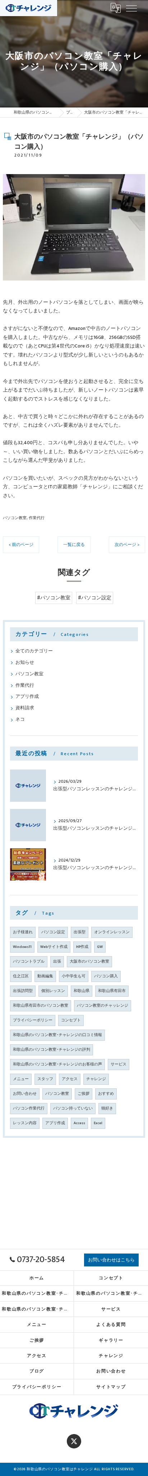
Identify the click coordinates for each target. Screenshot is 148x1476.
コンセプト (71, 1020)
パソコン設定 (53, 932)
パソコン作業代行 (29, 1108)
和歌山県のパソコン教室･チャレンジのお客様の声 (57, 1064)
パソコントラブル (29, 961)
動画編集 (45, 976)
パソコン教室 (15, 517)
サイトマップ (111, 1387)
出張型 (79, 932)
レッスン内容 (25, 1123)
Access (79, 1123)
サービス (118, 1064)
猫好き (107, 1108)
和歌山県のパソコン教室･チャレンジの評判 (51, 1049)
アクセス (70, 1079)
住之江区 (21, 976)
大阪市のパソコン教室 (89, 961)
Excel (98, 1123)
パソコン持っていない (73, 1108)
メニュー (21, 1079)
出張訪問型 (23, 991)
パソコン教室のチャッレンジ (102, 1005)
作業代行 (37, 517)
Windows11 (22, 947)
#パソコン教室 (53, 598)
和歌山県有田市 (112, 991)
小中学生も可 (73, 976)
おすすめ (106, 1094)
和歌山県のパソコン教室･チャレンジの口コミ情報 (57, 1035)
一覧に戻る (74, 544)
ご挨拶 (83, 1094)
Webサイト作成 (54, 947)
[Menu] (131, 8)
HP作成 (82, 947)
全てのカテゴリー (34, 651)
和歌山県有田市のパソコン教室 (40, 1005)
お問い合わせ (25, 1094)
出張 (57, 961)
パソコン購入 (106, 976)
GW (100, 947)
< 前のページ (21, 544)
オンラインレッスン (112, 932)
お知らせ (24, 662)
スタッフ (45, 1079)
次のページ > (127, 544)
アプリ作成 (27, 696)
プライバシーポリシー (32, 1020)
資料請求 (24, 708)
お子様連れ (23, 932)
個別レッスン (53, 991)
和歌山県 (81, 991)
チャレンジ (96, 1079)
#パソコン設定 (94, 598)
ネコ (20, 719)
